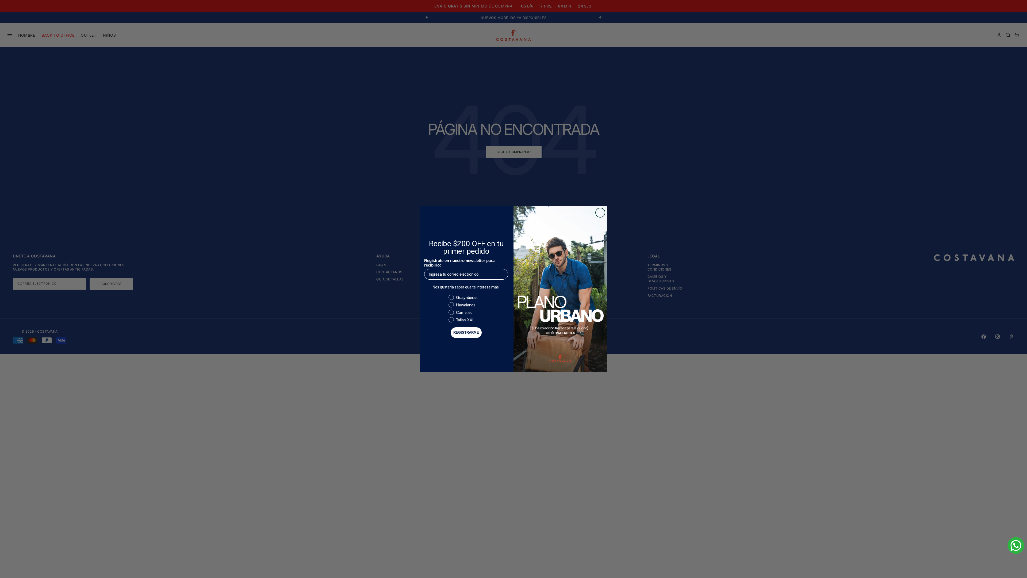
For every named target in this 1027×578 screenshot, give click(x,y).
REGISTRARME (466, 332)
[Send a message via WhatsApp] (1015, 545)
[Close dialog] (600, 212)
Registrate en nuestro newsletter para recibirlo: (459, 262)
